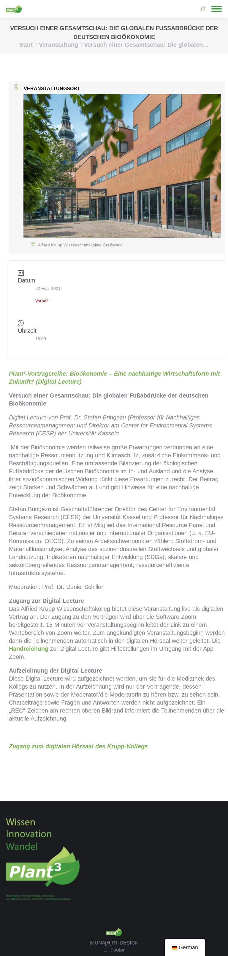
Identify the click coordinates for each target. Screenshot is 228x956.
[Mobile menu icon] (216, 9)
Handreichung (28, 648)
